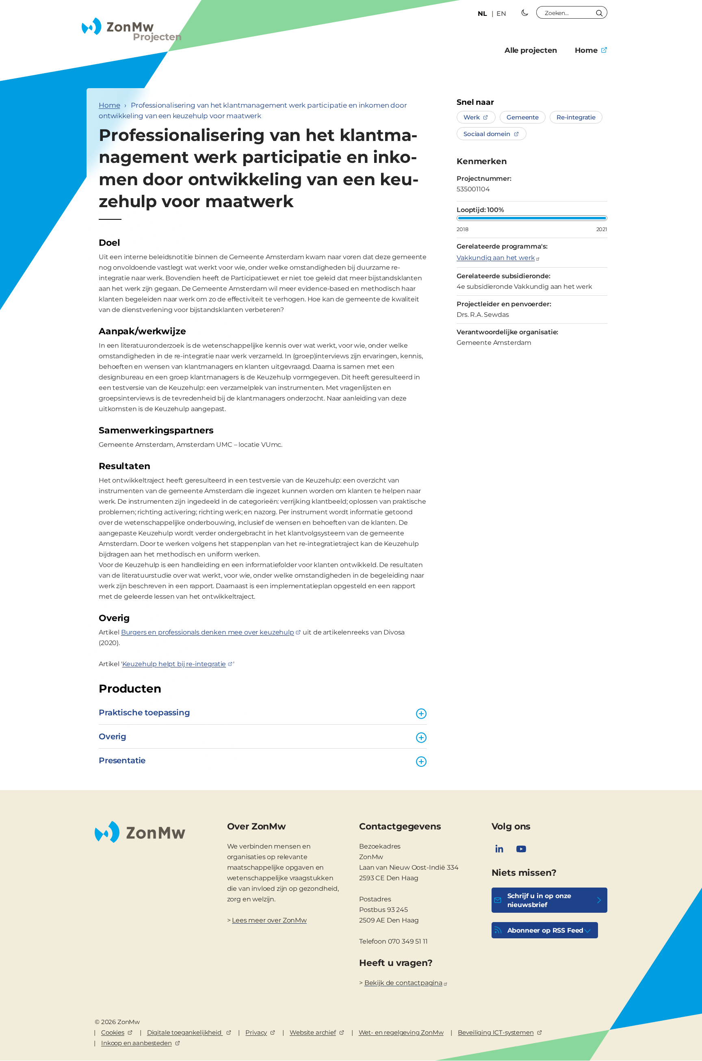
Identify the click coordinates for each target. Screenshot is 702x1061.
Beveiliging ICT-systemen (495, 1032)
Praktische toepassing (144, 712)
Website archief (313, 1032)
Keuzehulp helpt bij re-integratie (174, 664)
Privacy (256, 1032)
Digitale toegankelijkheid (185, 1032)
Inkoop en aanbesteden (136, 1043)
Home (586, 50)
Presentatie (122, 760)
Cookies (112, 1032)
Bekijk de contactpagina (403, 983)
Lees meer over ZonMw (269, 920)
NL (482, 13)
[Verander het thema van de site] (525, 12)
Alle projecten (531, 50)
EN (501, 13)
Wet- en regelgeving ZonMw (401, 1032)
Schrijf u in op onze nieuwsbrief (539, 900)
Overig (112, 736)
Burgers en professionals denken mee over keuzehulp (207, 632)
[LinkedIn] (499, 849)
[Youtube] (521, 849)
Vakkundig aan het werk (496, 258)
